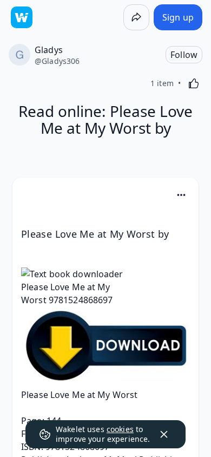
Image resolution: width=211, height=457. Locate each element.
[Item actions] (181, 195)
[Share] (136, 17)
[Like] (193, 83)
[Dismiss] (164, 434)
